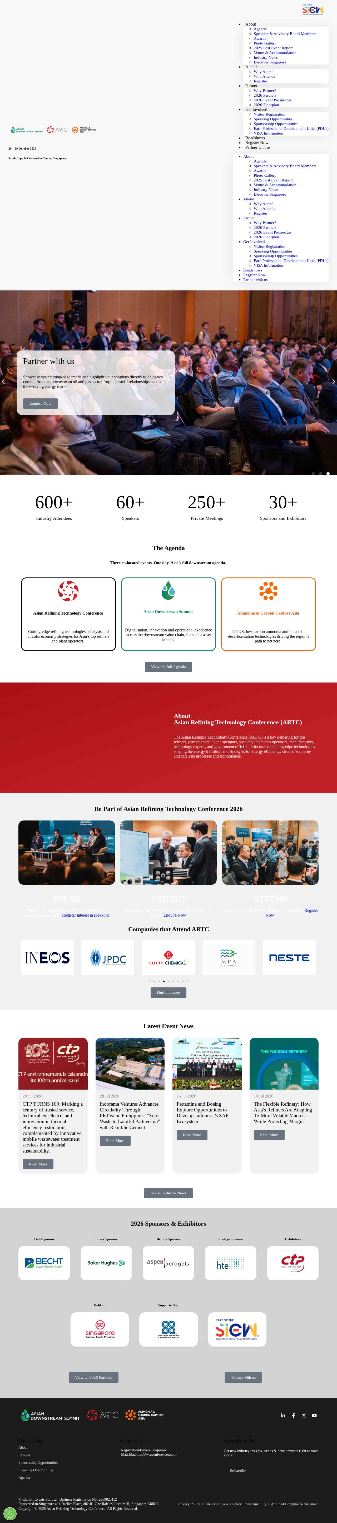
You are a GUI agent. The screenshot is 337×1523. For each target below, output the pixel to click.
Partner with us (257, 147)
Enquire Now (174, 915)
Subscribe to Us (239, 1440)
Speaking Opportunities (273, 119)
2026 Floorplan (266, 105)
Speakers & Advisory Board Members (285, 34)
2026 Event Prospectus (272, 100)
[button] (3, 381)
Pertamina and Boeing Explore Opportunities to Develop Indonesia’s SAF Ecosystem (203, 1112)
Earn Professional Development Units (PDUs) (291, 128)
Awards (260, 38)
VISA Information (268, 133)
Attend (251, 67)
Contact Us (131, 1440)
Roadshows (255, 138)
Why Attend (264, 72)
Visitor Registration (269, 114)
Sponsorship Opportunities (276, 124)
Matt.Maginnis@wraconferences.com (148, 1454)
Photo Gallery (265, 43)
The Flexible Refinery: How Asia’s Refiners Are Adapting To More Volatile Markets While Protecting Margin (283, 1112)
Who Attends (264, 76)
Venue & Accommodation (275, 53)
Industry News (266, 57)
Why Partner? (265, 90)
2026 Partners (265, 95)
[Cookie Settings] (10, 1513)
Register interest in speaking (85, 915)
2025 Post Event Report (273, 48)
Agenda (260, 29)
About (250, 24)
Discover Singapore (270, 62)
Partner (251, 85)
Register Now (257, 142)
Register (260, 81)
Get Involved (256, 109)
